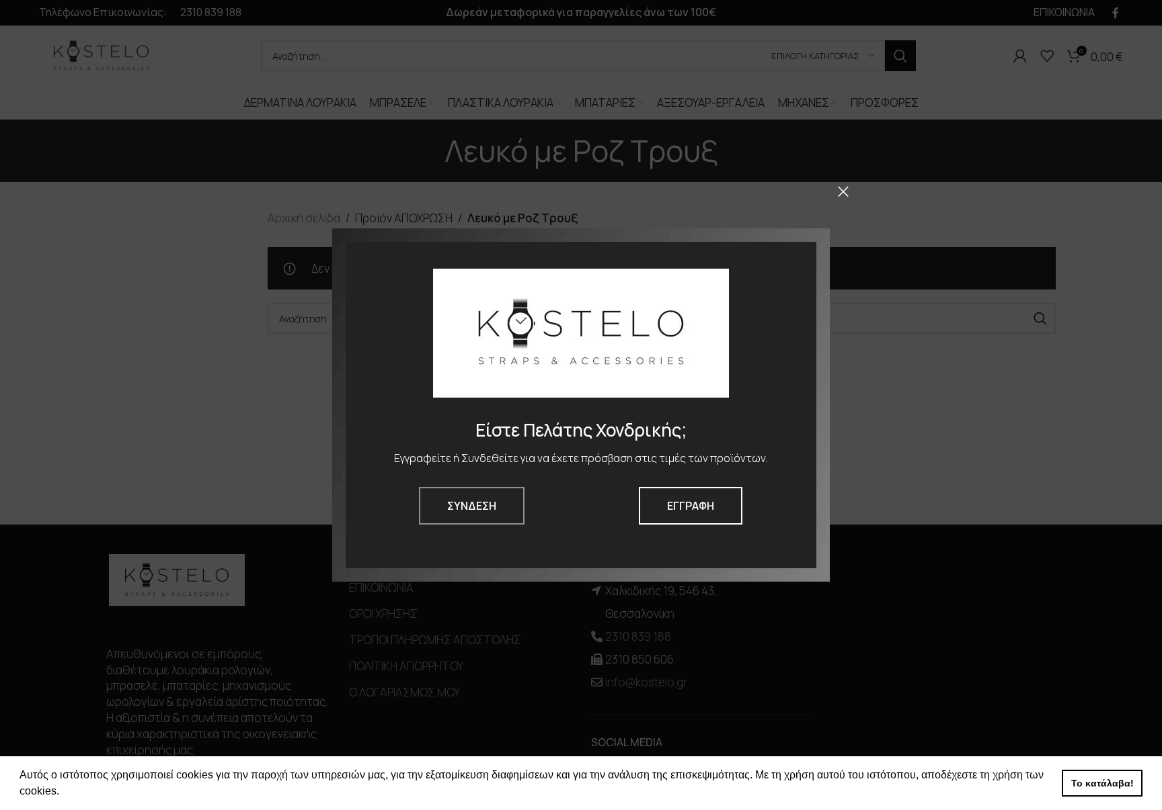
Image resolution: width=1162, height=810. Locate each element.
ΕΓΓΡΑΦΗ (690, 505)
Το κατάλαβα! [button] (1102, 783)
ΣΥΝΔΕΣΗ (471, 505)
